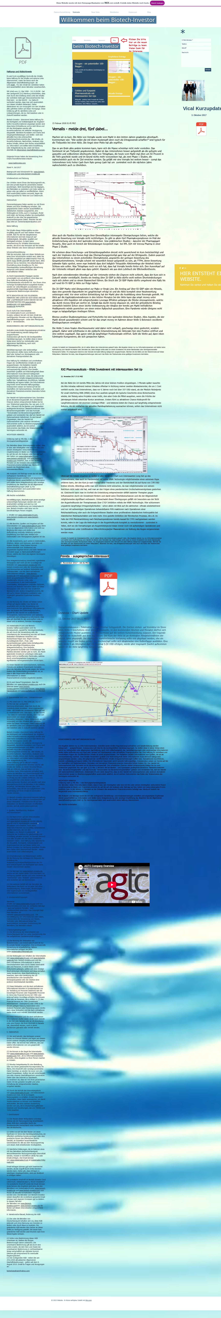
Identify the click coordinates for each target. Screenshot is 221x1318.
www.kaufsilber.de (28, 691)
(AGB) (12, 85)
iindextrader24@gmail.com (22, 952)
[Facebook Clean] (180, 268)
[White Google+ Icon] (185, 268)
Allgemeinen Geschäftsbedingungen (31, 150)
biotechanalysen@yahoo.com (29, 222)
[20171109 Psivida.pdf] (108, 584)
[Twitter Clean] (183, 268)
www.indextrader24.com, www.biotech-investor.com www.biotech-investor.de (23, 517)
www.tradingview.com (17, 163)
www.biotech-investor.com (28, 684)
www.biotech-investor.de (27, 565)
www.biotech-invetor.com (29, 576)
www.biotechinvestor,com (24, 915)
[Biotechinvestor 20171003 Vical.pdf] (201, 129)
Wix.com (88, 1300)
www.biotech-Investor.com (20, 819)
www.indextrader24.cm (19, 1160)
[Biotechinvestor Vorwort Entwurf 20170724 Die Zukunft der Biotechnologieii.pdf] (23, 50)
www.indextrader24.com (31, 526)
